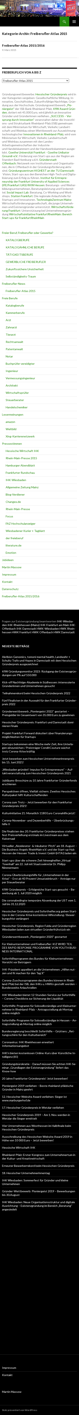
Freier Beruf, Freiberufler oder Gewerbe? (27, 232)
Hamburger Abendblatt (20, 465)
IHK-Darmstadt (26, 628)
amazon (10, 421)
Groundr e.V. (10, 156)
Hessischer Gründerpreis (51, 94)
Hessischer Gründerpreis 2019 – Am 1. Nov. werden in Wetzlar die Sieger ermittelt (36, 1116)
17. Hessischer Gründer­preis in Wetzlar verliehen (33, 1107)
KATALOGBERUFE (18, 240)
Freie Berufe (10, 298)
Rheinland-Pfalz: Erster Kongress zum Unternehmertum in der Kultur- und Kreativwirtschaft (38, 1156)
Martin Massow (11, 567)
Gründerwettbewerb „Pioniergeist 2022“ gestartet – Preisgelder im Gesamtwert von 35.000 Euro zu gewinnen (38, 713)
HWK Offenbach (42, 632)
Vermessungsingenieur (20, 378)
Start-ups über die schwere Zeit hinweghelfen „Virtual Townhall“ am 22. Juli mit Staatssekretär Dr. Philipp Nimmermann (36, 864)
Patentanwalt (14, 349)
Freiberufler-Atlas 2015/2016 (23, 45)
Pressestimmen (12, 443)
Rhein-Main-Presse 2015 (21, 458)
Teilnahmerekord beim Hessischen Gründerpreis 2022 (36, 693)
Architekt (12, 385)
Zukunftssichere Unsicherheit (25, 269)
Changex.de (13, 501)
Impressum (9, 574)
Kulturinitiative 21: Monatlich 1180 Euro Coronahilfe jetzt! (38, 813)
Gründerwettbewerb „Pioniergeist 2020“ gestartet (34, 936)
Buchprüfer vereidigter (20, 363)
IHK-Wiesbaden (16, 480)
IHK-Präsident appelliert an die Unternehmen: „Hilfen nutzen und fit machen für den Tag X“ (39, 971)
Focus (9, 516)
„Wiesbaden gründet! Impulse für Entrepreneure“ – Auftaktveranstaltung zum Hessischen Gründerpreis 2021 (37, 771)
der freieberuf (14, 538)
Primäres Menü (74, 21)
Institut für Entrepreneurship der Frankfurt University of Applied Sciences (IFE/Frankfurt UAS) (35, 181)
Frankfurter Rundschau (20, 472)
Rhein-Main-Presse (18, 509)
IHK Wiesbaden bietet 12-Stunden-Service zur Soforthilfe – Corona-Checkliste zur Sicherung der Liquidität (38, 996)
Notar (9, 356)
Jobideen (8, 560)
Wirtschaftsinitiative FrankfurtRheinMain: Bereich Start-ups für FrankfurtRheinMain (37, 216)
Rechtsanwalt (14, 342)
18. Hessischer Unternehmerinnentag (26, 1173)
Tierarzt (11, 334)
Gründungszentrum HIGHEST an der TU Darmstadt (41, 170)
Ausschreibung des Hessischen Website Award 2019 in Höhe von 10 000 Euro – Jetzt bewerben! (37, 1138)
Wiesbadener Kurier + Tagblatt (25, 531)
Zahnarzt (11, 327)
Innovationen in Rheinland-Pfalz (43, 134)
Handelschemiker (17, 407)
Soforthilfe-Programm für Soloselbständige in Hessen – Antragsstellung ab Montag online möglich (39, 1022)
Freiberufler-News (13, 283)
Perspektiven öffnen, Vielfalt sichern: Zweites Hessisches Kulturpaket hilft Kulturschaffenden (39, 793)
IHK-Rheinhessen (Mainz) (23, 625)
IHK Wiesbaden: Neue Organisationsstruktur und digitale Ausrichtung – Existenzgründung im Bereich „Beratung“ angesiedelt (38, 1205)
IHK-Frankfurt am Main (54, 625)
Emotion (11, 552)
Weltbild (11, 429)
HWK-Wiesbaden (48, 628)
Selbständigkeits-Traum (21, 276)
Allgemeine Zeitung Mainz (22, 487)
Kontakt (7, 581)
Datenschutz (10, 589)
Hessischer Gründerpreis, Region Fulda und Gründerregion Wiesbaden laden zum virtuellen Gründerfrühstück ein (39, 927)
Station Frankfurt (22, 196)
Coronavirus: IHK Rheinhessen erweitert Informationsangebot (28, 1043)
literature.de (13, 545)
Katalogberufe (15, 305)
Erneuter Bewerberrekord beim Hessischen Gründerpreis (38, 1165)
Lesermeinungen (12, 414)
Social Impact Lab (18, 192)
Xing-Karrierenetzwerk (20, 436)
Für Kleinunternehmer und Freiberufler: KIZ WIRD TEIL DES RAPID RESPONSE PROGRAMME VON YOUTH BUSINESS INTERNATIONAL (39, 947)
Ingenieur (12, 371)
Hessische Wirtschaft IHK (22, 451)
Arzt (8, 320)
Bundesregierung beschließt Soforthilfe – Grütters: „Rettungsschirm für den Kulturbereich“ (38, 1033)
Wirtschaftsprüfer (17, 392)
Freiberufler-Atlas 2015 (20, 291)
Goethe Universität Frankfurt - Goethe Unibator (38, 152)
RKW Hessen (35, 185)
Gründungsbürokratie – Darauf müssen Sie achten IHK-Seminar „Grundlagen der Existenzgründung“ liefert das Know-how (39, 1067)
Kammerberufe (15, 312)
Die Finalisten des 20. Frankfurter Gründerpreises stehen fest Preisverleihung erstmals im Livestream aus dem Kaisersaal (38, 835)
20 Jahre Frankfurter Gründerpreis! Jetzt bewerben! (35, 1078)
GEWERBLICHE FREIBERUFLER (26, 262)
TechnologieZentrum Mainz (53, 199)
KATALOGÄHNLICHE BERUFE (25, 247)
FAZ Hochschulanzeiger (20, 523)
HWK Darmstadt (64, 632)
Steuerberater (15, 400)
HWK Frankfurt (21, 632)
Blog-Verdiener (15, 494)
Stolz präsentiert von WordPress (19, 1410)
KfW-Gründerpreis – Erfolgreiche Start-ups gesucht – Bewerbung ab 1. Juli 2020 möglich (38, 891)
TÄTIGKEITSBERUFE (19, 254)
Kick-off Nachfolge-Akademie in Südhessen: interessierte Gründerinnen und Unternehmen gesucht (38, 684)
